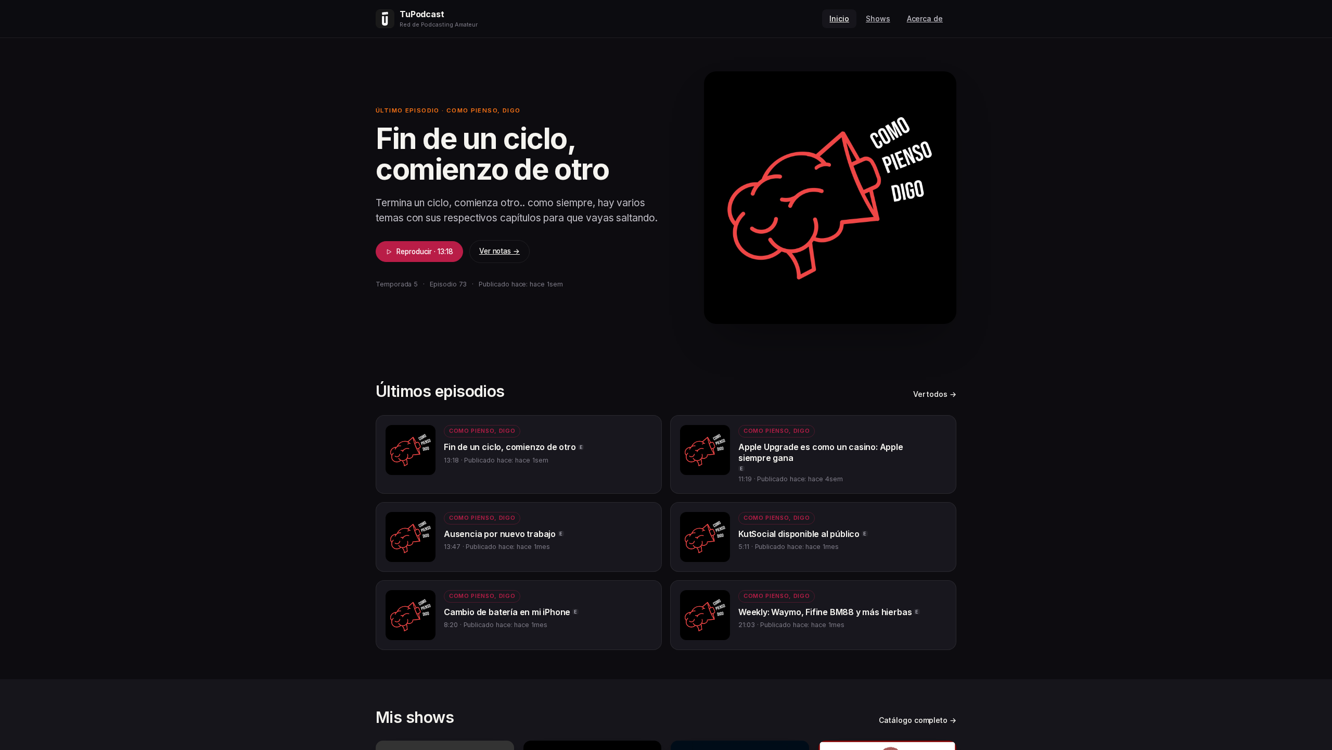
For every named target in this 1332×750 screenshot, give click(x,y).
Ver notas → (499, 251)
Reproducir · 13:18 (424, 251)
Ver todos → (934, 394)
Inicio (839, 18)
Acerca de (925, 18)
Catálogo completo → (917, 720)
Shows (878, 18)
